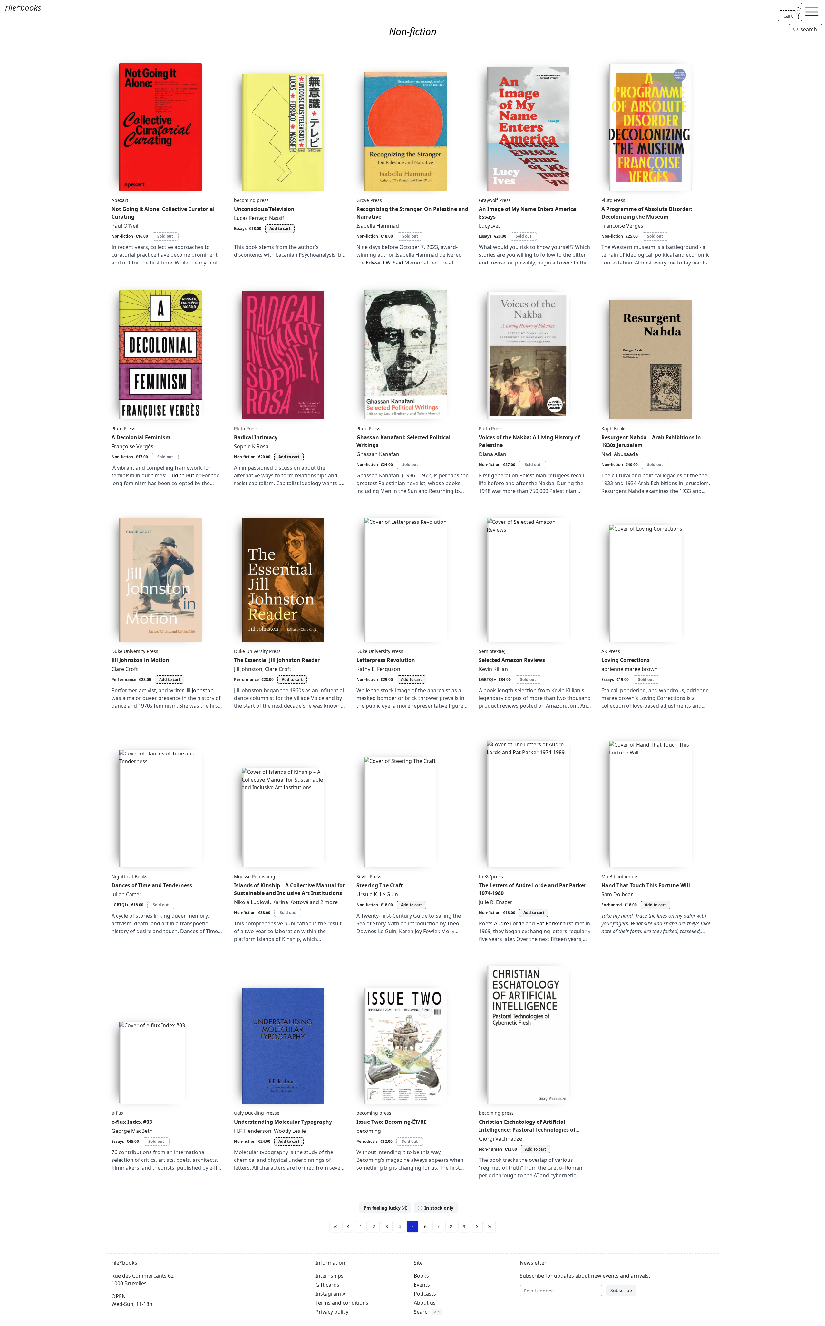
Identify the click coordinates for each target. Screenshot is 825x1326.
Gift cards (327, 1284)
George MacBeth (132, 1130)
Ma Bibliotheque (619, 876)
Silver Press (368, 876)
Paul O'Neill (126, 225)
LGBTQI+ (487, 679)
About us (425, 1302)
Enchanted (611, 905)
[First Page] (335, 1226)
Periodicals (367, 1141)
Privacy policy (331, 1311)
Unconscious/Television (264, 209)
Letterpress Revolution (385, 659)
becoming (368, 1130)
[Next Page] (477, 1226)
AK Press (610, 651)
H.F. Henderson (252, 1130)
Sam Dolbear (617, 894)
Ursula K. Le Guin (377, 894)
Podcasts (425, 1293)
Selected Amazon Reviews (512, 659)
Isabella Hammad (377, 225)
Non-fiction (122, 236)
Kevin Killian (493, 669)
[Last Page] (490, 1226)
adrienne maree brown (629, 669)
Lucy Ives (490, 225)
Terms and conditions (341, 1302)
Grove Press (369, 200)
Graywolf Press (495, 200)
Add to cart (279, 228)
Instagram (328, 1293)
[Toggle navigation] (811, 12)
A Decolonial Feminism (141, 437)
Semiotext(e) (492, 651)
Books (421, 1275)
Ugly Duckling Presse (256, 1113)
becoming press (251, 200)
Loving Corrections (625, 659)
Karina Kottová (290, 902)
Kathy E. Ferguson (378, 669)
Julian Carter (126, 894)
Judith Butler (185, 475)
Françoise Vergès (622, 225)
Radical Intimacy (255, 437)
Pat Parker (549, 923)
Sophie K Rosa (251, 446)
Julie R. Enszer (495, 902)
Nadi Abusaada (619, 454)
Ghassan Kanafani (378, 454)
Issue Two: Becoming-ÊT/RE (391, 1121)
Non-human (490, 1149)
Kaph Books (613, 428)
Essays (240, 228)
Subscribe (621, 1290)
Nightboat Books (129, 876)
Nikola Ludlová (252, 902)
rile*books (23, 7)
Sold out (165, 236)
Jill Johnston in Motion (140, 659)
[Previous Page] (348, 1226)
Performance (124, 679)
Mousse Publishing (254, 876)
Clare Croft (125, 669)
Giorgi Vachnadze (500, 1138)
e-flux (117, 1113)
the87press (491, 876)
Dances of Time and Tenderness (152, 885)
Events (422, 1284)
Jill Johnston (199, 690)
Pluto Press (613, 200)
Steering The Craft (379, 885)
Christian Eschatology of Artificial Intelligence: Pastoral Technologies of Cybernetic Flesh (527, 1129)
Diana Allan (492, 454)
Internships (329, 1275)
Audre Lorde (509, 923)
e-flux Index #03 (132, 1121)
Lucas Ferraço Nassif (259, 218)
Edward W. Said (384, 262)
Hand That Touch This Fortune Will (645, 885)
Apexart (120, 200)
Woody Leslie (290, 1130)
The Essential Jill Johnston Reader (277, 659)
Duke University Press (135, 651)
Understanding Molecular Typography (283, 1121)
